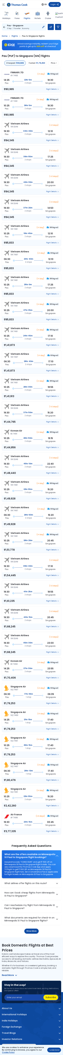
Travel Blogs (9, 1033)
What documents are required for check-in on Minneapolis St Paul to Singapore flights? (29, 919)
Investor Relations (12, 1039)
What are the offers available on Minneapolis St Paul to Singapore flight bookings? (29, 856)
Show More (31, 931)
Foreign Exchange (12, 1026)
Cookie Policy (8, 1052)
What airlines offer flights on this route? (25, 883)
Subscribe (51, 997)
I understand (54, 1050)
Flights (27, 18)
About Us (7, 1008)
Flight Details (51, 89)
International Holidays (14, 1014)
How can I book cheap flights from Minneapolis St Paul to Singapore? (29, 894)
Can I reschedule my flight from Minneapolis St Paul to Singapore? (29, 907)
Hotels (38, 18)
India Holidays (10, 1020)
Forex (17, 18)
